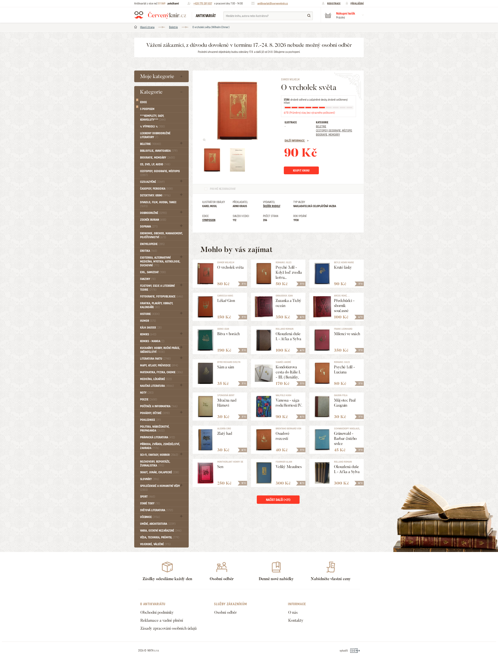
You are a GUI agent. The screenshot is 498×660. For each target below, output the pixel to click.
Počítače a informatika (158, 406)
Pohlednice (150, 420)
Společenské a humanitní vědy (160, 487)
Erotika (148, 251)
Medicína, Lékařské (156, 379)
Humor (148, 321)
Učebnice (150, 517)
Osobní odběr (225, 612)
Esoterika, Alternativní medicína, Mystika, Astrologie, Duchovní (160, 261)
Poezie (148, 399)
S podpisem (147, 109)
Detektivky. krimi (155, 195)
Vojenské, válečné (155, 544)
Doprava (149, 226)
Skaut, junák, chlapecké (159, 472)
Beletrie (173, 27)
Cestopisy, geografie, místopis (160, 173)
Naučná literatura (157, 386)
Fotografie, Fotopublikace (161, 296)
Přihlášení (357, 3)
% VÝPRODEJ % (152, 126)
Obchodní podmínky (157, 612)
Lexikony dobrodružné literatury (155, 135)
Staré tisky (150, 503)
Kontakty (295, 620)
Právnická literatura (157, 437)
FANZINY (148, 279)
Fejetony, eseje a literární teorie (157, 287)
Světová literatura (156, 510)
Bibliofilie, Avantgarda (158, 151)
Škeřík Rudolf (271, 206)
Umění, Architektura (157, 524)
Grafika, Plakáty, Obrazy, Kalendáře (156, 305)
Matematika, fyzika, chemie (161, 372)
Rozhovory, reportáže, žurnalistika (155, 463)
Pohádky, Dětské (155, 413)
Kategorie (151, 92)
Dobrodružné (153, 213)
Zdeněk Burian (153, 219)
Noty (146, 392)
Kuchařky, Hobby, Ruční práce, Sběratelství (160, 350)
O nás (293, 612)
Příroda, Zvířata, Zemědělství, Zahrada (160, 446)
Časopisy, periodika (156, 188)
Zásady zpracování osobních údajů (168, 628)
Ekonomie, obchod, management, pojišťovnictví (161, 235)
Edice (143, 102)
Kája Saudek (151, 327)
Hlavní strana (147, 27)
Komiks (148, 334)
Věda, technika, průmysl (159, 537)
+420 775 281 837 (202, 3)
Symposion (208, 220)
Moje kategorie (157, 76)
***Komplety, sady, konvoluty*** (153, 117)
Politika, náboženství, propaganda (154, 428)
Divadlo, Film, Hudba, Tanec (158, 204)
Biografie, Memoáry (157, 157)
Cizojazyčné (152, 182)
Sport (147, 496)
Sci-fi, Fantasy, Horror (159, 455)
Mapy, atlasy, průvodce (159, 365)
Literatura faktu (155, 358)
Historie (150, 314)
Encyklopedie (152, 244)
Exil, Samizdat (153, 272)
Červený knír (160, 15)
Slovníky (149, 479)
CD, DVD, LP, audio (155, 164)
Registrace (333, 3)
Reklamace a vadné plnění (161, 620)
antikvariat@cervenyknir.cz (272, 3)
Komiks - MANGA (152, 341)
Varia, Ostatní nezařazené (160, 530)
